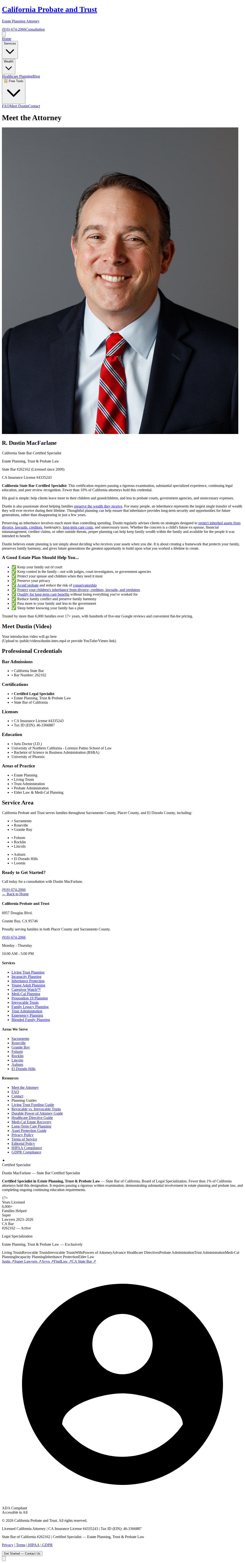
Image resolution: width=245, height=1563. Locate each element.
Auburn (17, 1064)
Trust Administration (26, 1011)
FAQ (6, 106)
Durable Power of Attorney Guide (37, 1113)
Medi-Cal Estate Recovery (31, 1122)
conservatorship (85, 585)
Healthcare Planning (17, 76)
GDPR (47, 1545)
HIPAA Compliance (26, 1148)
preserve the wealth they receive (98, 506)
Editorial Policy (23, 1143)
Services (10, 43)
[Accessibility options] (4, 1558)
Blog (36, 76)
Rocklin (17, 1056)
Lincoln (17, 1060)
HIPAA (33, 1545)
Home (6, 39)
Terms (20, 1545)
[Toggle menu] (4, 34)
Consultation (35, 29)
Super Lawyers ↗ (27, 1261)
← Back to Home (15, 894)
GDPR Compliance (26, 1152)
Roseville (18, 1043)
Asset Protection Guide (28, 1131)
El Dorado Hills (23, 1069)
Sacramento (20, 1039)
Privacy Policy (22, 1135)
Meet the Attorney (25, 1087)
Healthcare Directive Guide (32, 1118)
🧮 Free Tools (13, 81)
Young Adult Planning (28, 985)
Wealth (8, 61)
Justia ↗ (8, 1261)
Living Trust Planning (28, 972)
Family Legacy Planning (30, 1007)
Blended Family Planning (30, 1020)
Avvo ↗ (47, 1261)
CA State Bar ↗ (84, 1261)
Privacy (7, 1545)
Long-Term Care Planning (31, 1126)
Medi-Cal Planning (25, 994)
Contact (34, 106)
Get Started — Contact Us (22, 1553)
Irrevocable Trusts (25, 1002)
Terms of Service (24, 1139)
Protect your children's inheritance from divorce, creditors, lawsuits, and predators (78, 590)
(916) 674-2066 (14, 29)
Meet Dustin (19, 106)
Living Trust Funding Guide (32, 1105)
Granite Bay (20, 1047)
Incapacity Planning (26, 977)
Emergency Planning (27, 1015)
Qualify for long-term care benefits (43, 594)
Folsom (17, 1052)
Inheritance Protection (28, 981)
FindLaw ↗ (63, 1261)
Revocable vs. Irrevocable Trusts (36, 1109)
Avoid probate (28, 585)
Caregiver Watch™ (26, 989)
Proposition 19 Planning (29, 998)
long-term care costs (78, 527)
